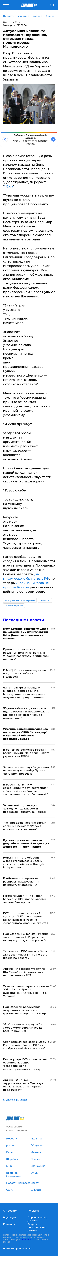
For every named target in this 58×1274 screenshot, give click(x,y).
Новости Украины (14, 606)
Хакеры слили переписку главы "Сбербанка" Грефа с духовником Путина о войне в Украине (26, 991)
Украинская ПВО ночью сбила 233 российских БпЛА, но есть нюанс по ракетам (25, 954)
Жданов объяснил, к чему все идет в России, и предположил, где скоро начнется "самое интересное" (26, 713)
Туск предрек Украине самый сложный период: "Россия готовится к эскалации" (24, 826)
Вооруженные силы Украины (20, 600)
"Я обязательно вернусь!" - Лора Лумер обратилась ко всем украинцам (23, 1027)
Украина (16, 22)
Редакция (9, 1217)
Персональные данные (37, 1219)
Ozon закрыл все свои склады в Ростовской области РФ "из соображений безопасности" (26, 1045)
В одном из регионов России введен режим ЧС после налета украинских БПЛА (26, 753)
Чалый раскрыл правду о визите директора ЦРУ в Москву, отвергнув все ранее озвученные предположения (24, 692)
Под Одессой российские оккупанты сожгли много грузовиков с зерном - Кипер (24, 1010)
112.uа (8, 186)
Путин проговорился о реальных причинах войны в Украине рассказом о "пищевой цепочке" (26, 654)
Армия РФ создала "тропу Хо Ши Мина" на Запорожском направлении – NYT (24, 972)
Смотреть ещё (15, 1100)
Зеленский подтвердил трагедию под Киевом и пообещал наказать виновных (25, 808)
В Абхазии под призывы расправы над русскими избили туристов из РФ (21, 881)
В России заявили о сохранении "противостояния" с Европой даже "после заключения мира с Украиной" (25, 789)
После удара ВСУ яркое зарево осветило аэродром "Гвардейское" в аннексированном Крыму (26, 1064)
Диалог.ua (26, 1239)
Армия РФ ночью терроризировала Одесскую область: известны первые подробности (23, 1084)
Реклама (33, 1210)
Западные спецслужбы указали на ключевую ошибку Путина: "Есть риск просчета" (26, 770)
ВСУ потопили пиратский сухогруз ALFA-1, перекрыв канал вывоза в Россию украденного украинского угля (25, 918)
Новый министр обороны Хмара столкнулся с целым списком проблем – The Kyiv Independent (23, 862)
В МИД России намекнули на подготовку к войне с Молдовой (24, 673)
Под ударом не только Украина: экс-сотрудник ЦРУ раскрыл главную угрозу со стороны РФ (26, 937)
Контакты (9, 1224)
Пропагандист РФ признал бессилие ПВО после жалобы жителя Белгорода (24, 899)
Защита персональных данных (37, 1227)
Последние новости (23, 620)
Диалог (6, 22)
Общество (45, 600)
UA (52, 5)
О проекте (10, 1210)
